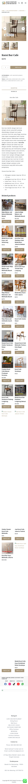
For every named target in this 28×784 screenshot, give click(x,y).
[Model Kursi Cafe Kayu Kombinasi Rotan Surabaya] (20, 601)
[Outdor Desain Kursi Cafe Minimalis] (7, 469)
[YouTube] (18, 684)
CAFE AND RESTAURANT (15, 75)
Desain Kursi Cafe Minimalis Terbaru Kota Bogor (20, 345)
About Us (12, 681)
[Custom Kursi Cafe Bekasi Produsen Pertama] (7, 362)
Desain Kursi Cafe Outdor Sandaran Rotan (7, 345)
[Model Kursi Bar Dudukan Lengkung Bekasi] (20, 390)
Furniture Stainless (14, 735)
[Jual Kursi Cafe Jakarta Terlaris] (20, 469)
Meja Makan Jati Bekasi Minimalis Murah (7, 214)
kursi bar (8, 79)
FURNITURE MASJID (14, 737)
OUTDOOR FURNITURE (14, 727)
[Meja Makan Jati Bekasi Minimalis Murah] (7, 205)
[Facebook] (5, 684)
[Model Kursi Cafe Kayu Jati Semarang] (7, 231)
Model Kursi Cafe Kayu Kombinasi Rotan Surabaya (20, 663)
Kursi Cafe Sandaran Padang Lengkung (7, 399)
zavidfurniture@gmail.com (16, 751)
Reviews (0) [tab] (14, 91)
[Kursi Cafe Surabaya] (20, 362)
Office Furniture (14, 729)
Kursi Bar (4, 77)
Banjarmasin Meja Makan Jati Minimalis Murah (7, 268)
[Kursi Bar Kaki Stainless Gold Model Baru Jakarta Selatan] (20, 231)
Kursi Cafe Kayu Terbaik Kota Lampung (20, 268)
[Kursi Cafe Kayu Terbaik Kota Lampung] (20, 259)
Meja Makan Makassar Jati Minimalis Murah (7, 294)
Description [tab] (14, 88)
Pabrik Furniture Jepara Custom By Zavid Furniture (13, 678)
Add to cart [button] (6, 221)
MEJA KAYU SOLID (14, 725)
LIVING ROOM (14, 733)
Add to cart (18, 67)
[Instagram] (10, 684)
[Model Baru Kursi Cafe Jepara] (20, 285)
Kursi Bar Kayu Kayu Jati (15, 80)
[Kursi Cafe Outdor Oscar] (20, 311)
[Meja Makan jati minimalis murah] (7, 311)
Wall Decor (14, 723)
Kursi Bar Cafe (16, 79)
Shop (6, 681)
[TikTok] (14, 684)
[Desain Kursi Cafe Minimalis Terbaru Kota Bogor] (20, 336)
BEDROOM (14, 731)
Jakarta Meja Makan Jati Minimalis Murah (20, 214)
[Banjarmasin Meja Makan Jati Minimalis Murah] (7, 259)
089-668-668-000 (16, 745)
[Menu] (25, 3)
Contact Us (20, 681)
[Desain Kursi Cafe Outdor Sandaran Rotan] (7, 336)
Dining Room (14, 721)
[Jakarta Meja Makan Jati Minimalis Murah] (20, 205)
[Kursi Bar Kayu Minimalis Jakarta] (7, 548)
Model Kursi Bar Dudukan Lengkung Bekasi (20, 399)
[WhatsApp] (22, 684)
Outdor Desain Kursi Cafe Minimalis (6, 531)
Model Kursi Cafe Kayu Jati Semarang (7, 240)
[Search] (19, 3)
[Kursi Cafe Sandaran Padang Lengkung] (7, 390)
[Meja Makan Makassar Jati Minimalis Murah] (7, 285)
